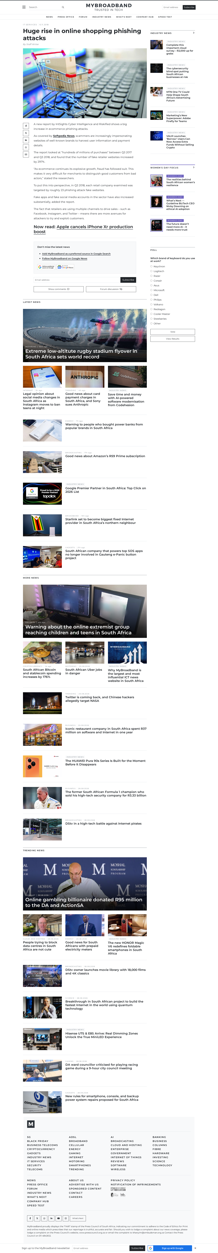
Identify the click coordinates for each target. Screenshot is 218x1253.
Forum (83, 17)
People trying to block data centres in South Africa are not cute (40, 946)
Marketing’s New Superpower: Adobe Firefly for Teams (178, 118)
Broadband (72, 516)
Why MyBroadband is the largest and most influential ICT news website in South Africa (126, 675)
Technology (162, 1165)
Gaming (69, 1061)
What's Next (124, 17)
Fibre (157, 1149)
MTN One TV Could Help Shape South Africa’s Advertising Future (178, 96)
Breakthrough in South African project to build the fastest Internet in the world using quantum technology (104, 1005)
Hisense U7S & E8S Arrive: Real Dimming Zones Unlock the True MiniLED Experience (101, 1035)
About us (76, 1180)
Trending (70, 390)
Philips (157, 299)
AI (112, 1137)
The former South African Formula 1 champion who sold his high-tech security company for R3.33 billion (105, 793)
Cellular (76, 1145)
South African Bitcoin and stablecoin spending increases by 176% (42, 673)
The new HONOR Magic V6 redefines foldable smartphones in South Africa (126, 948)
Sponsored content (85, 1188)
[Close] (195, 1248)
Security (30, 622)
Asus (156, 285)
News (49, 17)
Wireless (118, 1169)
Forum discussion (109, 289)
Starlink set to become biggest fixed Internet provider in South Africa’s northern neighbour (100, 521)
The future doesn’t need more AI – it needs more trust (177, 227)
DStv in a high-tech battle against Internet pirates (103, 823)
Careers (75, 1197)
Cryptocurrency (32, 666)
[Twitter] (26, 133)
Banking (159, 1137)
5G (29, 1137)
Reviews (117, 1161)
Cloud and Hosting (34, 939)
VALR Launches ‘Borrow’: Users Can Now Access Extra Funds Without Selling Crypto (180, 142)
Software (119, 1165)
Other (157, 323)
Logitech (159, 271)
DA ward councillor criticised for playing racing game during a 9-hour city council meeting (101, 1066)
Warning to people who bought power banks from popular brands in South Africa (104, 426)
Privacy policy (123, 1180)
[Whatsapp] (44, 1218)
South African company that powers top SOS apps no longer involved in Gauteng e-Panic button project (104, 554)
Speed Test (165, 17)
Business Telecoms (42, 1145)
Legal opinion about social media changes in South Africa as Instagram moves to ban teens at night (41, 401)
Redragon (159, 309)
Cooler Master (162, 314)
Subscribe (189, 7)
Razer (157, 276)
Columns (160, 1145)
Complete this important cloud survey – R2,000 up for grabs (179, 49)
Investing (160, 1157)
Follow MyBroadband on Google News (64, 258)
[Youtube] (59, 1218)
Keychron (159, 266)
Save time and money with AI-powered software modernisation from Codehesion (126, 400)
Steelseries (160, 318)
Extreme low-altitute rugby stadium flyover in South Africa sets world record (81, 354)
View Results (172, 338)
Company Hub (145, 17)
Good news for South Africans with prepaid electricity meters (81, 946)
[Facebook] (30, 1218)
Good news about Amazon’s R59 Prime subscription (105, 456)
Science (69, 998)
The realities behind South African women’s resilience (180, 182)
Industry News (101, 17)
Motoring (30, 347)
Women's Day (175, 176)
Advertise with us (84, 1184)
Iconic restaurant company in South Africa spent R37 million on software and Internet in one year (106, 730)
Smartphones (80, 1165)
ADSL (73, 1137)
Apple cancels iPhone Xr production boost (83, 229)
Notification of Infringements (136, 1184)
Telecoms (35, 1169)
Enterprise (120, 1149)
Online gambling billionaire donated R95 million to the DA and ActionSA (83, 902)
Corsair (158, 280)
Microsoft (159, 290)
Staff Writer (32, 44)
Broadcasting (73, 453)
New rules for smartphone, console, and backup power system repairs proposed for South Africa (102, 1098)
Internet (28, 390)
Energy (69, 421)
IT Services (30, 24)
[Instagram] (66, 1218)
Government (121, 1153)
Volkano (158, 304)
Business (70, 725)
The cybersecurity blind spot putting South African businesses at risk (177, 72)
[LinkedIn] (26, 140)
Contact (76, 1192)
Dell (156, 295)
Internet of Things (126, 1157)
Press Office (66, 17)
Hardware (161, 1153)
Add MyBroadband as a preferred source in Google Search (76, 253)
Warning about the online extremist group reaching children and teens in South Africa (78, 629)
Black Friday (37, 1141)
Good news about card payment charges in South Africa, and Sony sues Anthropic (83, 399)
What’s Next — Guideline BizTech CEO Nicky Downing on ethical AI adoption (180, 205)
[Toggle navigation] (24, 7)
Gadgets (70, 548)
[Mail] (26, 154)
